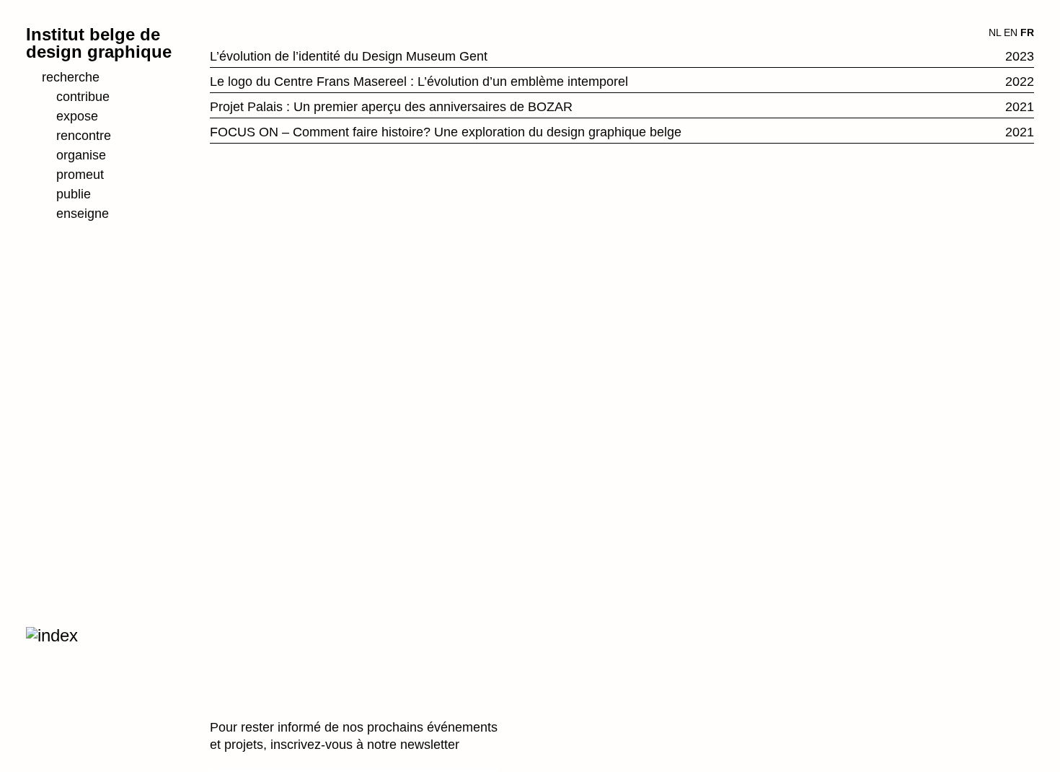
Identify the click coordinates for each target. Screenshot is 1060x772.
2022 (1019, 81)
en (1010, 32)
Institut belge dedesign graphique (99, 43)
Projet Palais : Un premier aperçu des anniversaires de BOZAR (391, 107)
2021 (1019, 107)
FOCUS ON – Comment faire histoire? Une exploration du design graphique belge (445, 132)
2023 (1019, 56)
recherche (71, 77)
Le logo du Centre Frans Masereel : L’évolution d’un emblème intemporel (419, 81)
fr (1027, 32)
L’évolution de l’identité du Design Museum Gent (348, 56)
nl (995, 32)
